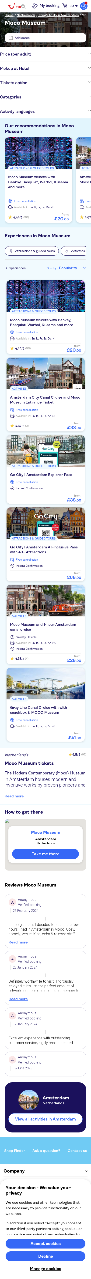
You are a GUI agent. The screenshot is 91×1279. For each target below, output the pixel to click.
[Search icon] (23, 6)
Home (9, 15)
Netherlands (26, 15)
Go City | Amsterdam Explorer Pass (41, 474)
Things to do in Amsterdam (58, 15)
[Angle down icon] (61, 54)
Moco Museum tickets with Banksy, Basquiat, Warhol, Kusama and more (38, 182)
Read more (14, 796)
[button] (32, 251)
